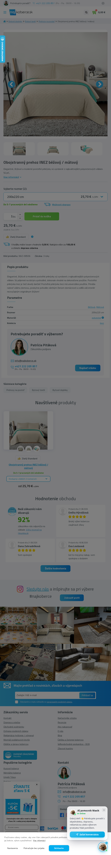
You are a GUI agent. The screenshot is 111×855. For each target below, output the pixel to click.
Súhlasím (59, 848)
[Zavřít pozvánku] (104, 810)
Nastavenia (12, 848)
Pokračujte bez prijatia (34, 848)
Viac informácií (39, 841)
